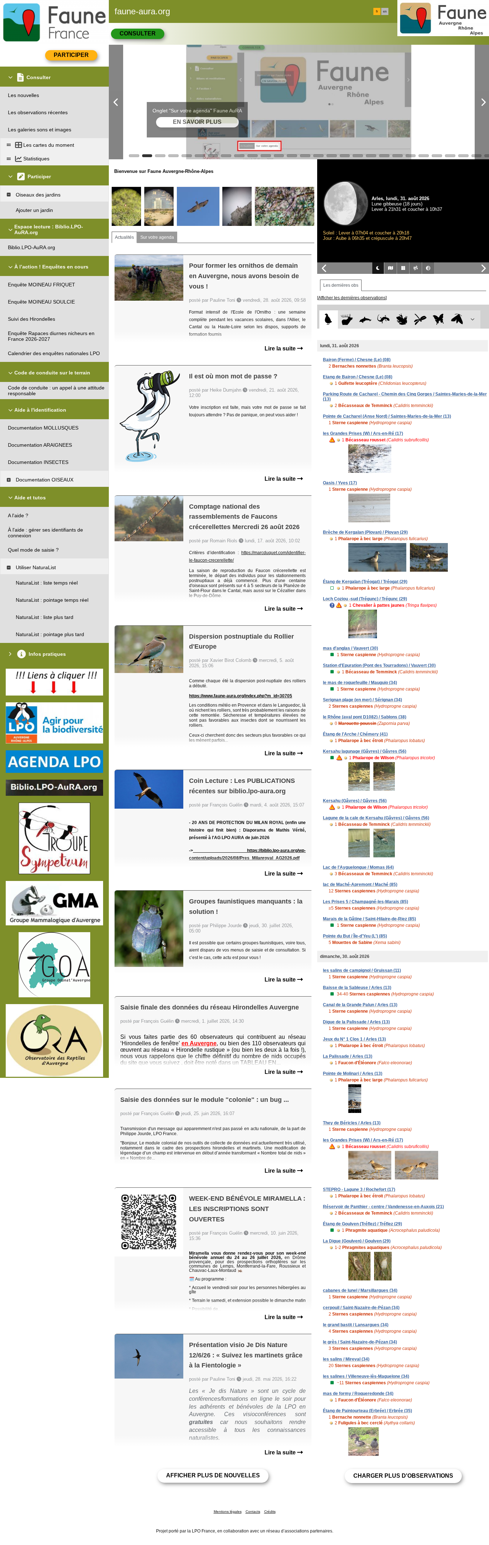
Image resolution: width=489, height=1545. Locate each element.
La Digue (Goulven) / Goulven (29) (357, 1241)
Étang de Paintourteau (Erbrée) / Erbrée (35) (367, 1410)
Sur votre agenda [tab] (157, 237)
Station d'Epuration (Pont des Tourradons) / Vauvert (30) (379, 665)
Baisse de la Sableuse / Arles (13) (357, 987)
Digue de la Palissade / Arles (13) (356, 1022)
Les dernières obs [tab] (340, 285)
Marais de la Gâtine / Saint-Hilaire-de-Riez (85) (369, 918)
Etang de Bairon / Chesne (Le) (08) (357, 376)
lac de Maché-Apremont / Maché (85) (360, 884)
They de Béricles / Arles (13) (352, 1122)
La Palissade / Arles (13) (347, 1056)
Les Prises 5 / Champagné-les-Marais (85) (365, 901)
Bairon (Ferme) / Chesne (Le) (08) (357, 359)
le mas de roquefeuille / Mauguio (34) (360, 682)
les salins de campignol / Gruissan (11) (362, 970)
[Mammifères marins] (365, 319)
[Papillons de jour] (439, 319)
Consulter (138, 33)
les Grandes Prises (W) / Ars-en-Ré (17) (363, 433)
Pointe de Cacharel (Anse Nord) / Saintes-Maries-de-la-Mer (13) (387, 416)
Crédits (270, 1511)
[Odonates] (420, 319)
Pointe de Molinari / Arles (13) (352, 1073)
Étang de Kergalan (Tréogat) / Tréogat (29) (365, 581)
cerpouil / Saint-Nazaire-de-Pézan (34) (361, 1307)
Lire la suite (281, 348)
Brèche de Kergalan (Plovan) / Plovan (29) (365, 532)
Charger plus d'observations (403, 1476)
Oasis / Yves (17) (340, 482)
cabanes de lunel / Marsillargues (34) (360, 1290)
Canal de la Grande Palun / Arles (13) (360, 1004)
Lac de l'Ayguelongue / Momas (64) (358, 867)
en (385, 11)
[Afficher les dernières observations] (352, 297)
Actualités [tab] (124, 237)
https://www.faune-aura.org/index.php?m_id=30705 (240, 695)
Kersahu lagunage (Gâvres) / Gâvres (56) (364, 751)
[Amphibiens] (402, 319)
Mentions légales (228, 1511)
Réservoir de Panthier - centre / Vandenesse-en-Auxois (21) (383, 1206)
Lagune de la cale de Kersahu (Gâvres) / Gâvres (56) (376, 817)
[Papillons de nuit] (457, 319)
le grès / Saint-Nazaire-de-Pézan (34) (360, 1342)
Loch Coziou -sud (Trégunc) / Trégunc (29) (365, 598)
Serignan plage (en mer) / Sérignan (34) (362, 699)
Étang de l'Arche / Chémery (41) (355, 734)
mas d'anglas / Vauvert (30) (350, 648)
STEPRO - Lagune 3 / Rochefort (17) (359, 1189)
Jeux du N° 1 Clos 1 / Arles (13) (354, 1039)
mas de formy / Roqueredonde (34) (358, 1393)
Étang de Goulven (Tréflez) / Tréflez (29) (362, 1223)
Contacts (253, 1511)
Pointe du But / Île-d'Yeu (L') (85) (355, 936)
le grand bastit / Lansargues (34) (355, 1324)
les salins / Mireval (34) (346, 1359)
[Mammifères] (347, 319)
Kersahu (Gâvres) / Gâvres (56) (355, 800)
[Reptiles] (383, 319)
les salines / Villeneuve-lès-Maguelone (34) (366, 1376)
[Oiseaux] (328, 319)
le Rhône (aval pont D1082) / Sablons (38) (364, 717)
